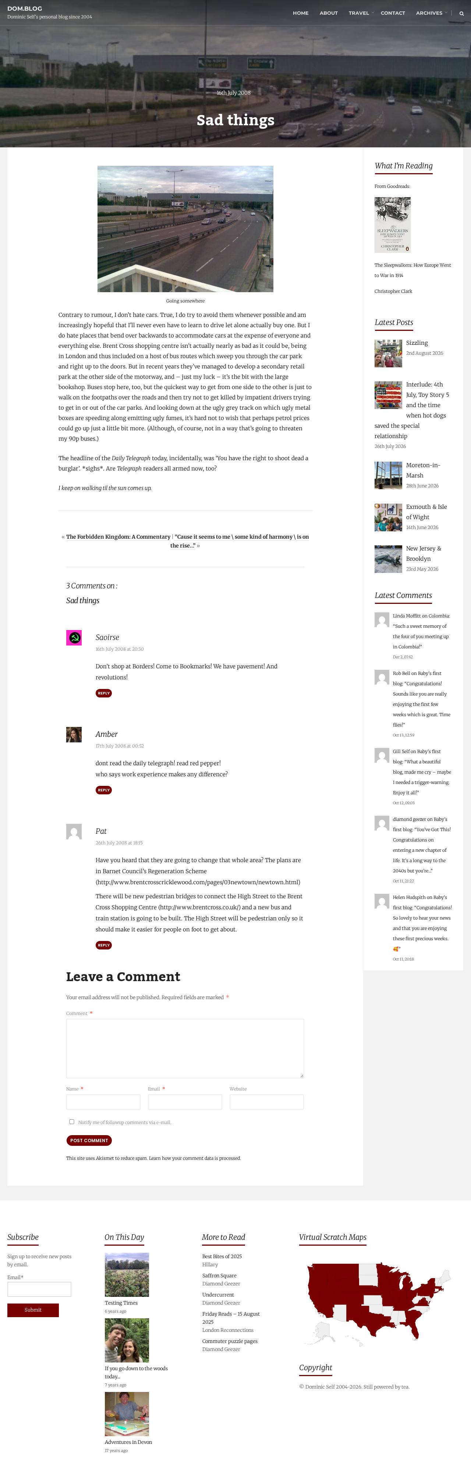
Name (75, 1089)
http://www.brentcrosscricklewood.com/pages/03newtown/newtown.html (198, 882)
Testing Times (121, 1303)
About (329, 13)
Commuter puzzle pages (230, 1341)
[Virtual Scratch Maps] (381, 1353)
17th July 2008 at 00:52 (120, 746)
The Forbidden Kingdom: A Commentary (118, 536)
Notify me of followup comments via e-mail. (124, 1122)
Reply (104, 693)
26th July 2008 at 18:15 (119, 843)
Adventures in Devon (128, 1442)
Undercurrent (218, 1295)
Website (238, 1089)
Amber (107, 734)
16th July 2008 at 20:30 (120, 649)
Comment (79, 1013)
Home (301, 13)
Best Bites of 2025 (222, 1256)
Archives (429, 13)
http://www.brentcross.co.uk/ (199, 907)
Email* (15, 1277)
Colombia (439, 616)
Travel (359, 13)
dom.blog (24, 8)
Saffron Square (219, 1276)
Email (156, 1089)
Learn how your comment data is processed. (195, 1158)
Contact (393, 13)
